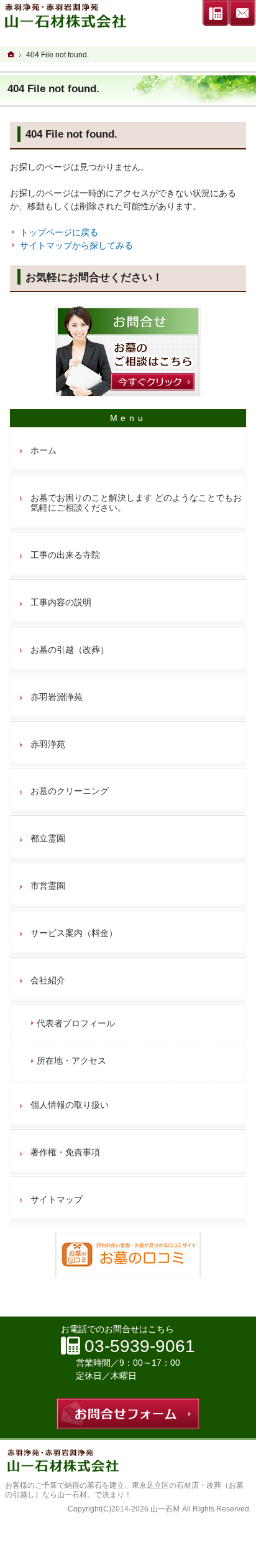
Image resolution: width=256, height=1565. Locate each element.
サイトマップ (56, 1199)
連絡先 (216, 13)
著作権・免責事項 (65, 1152)
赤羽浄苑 (47, 744)
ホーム (43, 450)
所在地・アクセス (71, 1061)
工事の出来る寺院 (65, 555)
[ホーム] (11, 54)
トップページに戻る (59, 232)
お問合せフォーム (242, 13)
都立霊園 (47, 838)
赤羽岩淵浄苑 (56, 697)
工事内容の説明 (60, 602)
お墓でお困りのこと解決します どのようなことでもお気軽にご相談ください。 (136, 503)
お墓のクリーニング (69, 791)
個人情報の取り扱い (69, 1105)
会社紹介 (47, 980)
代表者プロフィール (76, 1023)
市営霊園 (47, 886)
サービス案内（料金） (73, 933)
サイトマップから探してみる (76, 245)
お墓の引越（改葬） (69, 650)
